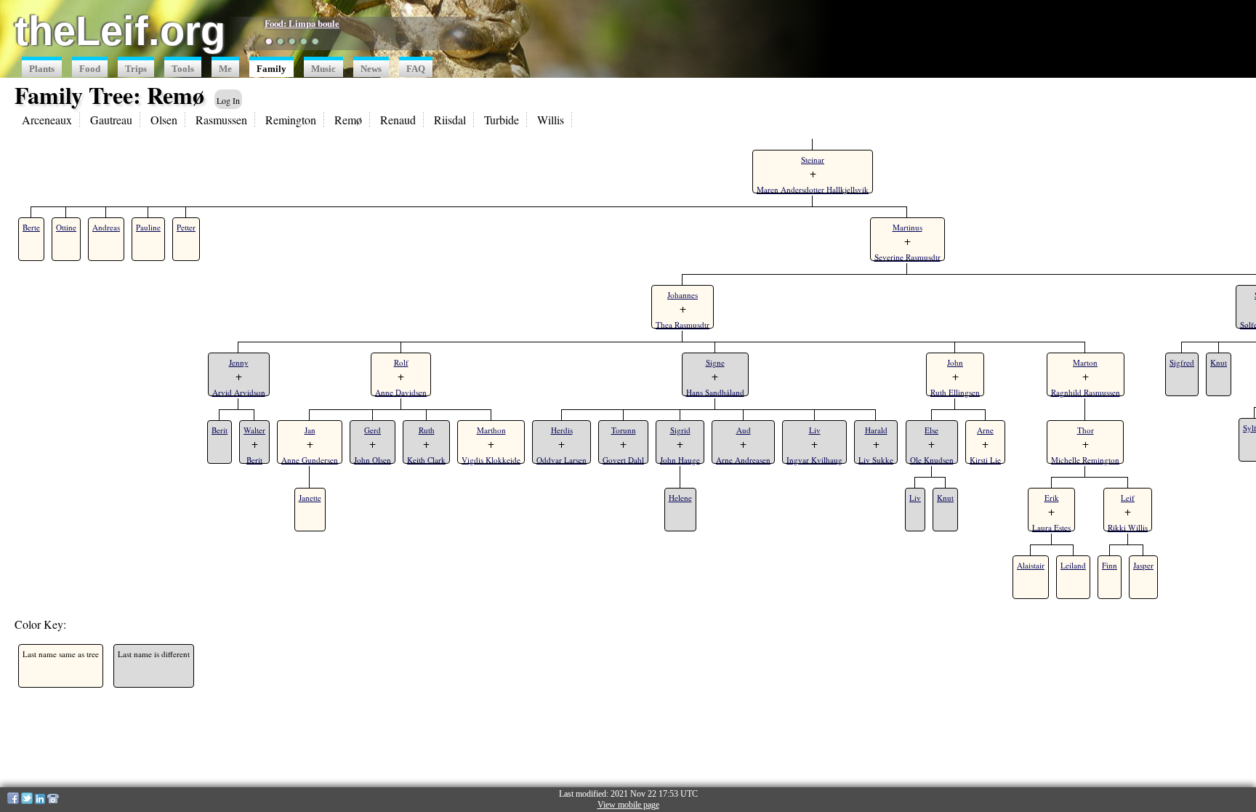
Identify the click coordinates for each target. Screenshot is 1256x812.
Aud (743, 430)
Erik (1051, 497)
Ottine (66, 227)
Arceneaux (47, 119)
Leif (1128, 497)
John (955, 362)
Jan (310, 430)
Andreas (106, 227)
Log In (228, 100)
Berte (31, 227)
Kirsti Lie (985, 459)
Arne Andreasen (743, 459)
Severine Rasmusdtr (907, 257)
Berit (220, 430)
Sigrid (680, 430)
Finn (1109, 565)
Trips (136, 69)
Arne (985, 430)
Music (323, 69)
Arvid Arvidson (238, 392)
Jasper (1143, 565)
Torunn (623, 430)
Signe (715, 362)
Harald (876, 430)
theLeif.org (120, 31)
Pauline (148, 227)
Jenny (239, 362)
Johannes (682, 294)
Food (89, 69)
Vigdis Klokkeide (491, 459)
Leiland (1073, 565)
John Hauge (680, 459)
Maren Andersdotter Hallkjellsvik (813, 189)
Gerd (372, 430)
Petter (186, 227)
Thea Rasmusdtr (682, 324)
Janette (310, 497)
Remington (290, 119)
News (371, 69)
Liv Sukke (875, 459)
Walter (254, 430)
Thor (1085, 430)
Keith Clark (426, 459)
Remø (348, 119)
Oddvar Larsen (561, 459)
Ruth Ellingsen (955, 392)
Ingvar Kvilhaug (814, 459)
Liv (815, 430)
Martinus (907, 227)
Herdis (562, 430)
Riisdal (450, 119)
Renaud (398, 119)
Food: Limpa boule (302, 23)
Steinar (812, 159)
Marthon (491, 430)
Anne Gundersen (309, 459)
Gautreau (111, 119)
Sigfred (1182, 362)
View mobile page (628, 805)
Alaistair (1030, 565)
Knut (945, 497)
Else (931, 430)
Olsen (163, 119)
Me (225, 69)
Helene (680, 497)
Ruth (427, 430)
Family (271, 69)
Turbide (501, 119)
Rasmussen (221, 119)
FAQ (415, 69)
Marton (1085, 362)
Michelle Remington (1085, 459)
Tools (183, 69)
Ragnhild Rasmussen (1085, 392)
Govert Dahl (623, 459)
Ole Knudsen (932, 459)
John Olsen (372, 459)
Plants (42, 69)
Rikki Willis (1128, 527)
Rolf (401, 362)
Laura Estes (1051, 527)
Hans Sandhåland (715, 392)
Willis (550, 119)
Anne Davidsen (401, 392)
